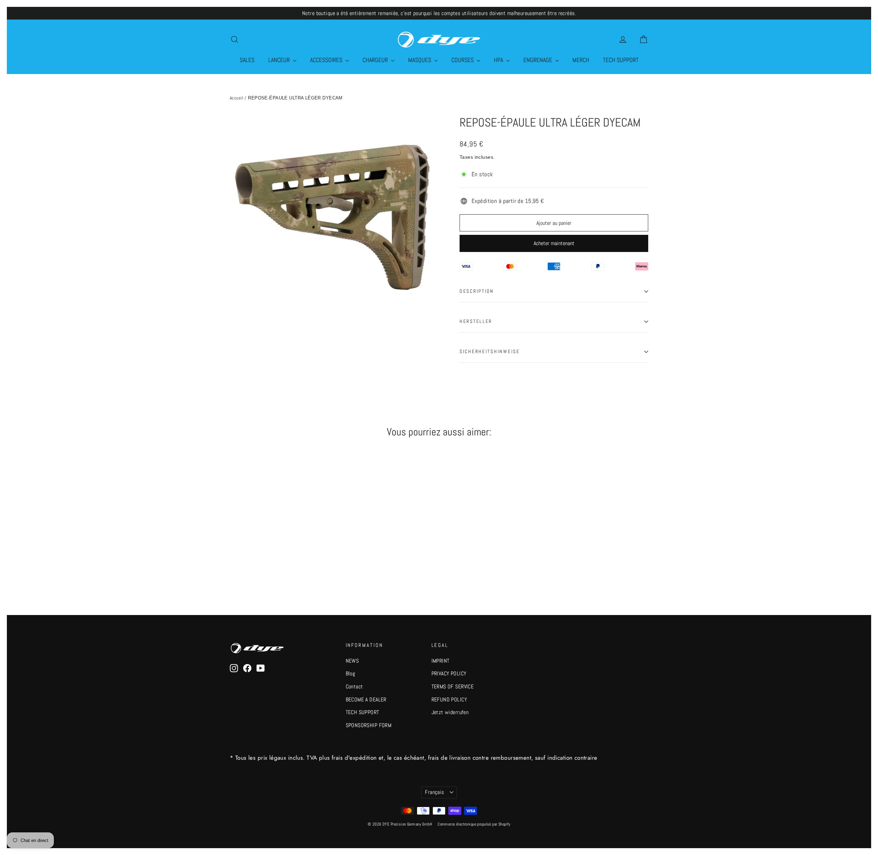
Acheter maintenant (554, 243)
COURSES (463, 60)
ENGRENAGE (538, 60)
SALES (247, 60)
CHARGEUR (376, 60)
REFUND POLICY (449, 699)
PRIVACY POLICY (448, 673)
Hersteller (476, 321)
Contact (354, 686)
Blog (350, 673)
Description (477, 291)
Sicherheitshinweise (490, 351)
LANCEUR (279, 60)
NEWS (352, 661)
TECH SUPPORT (621, 60)
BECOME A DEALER (366, 699)
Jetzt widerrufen (450, 712)
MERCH (580, 60)
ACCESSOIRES (327, 60)
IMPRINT (440, 661)
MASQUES (420, 60)
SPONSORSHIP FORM (369, 725)
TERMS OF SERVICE (452, 686)
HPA (499, 60)
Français (434, 792)
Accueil (236, 98)
